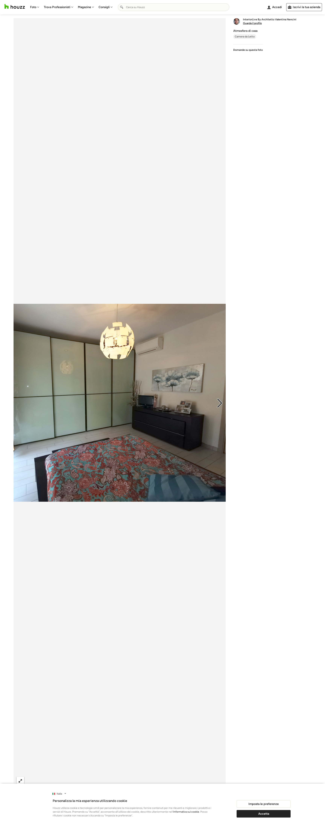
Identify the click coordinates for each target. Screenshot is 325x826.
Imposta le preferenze (263, 804)
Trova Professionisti (57, 7)
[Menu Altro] (219, 780)
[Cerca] (121, 7)
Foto (33, 7)
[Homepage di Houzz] (14, 6)
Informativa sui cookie (186, 811)
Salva (134, 780)
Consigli (104, 7)
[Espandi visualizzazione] (20, 780)
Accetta (263, 813)
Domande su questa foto (248, 50)
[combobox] (173, 7)
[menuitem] (35, 7)
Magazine (84, 7)
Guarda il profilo (252, 23)
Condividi (112, 780)
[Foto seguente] (219, 402)
